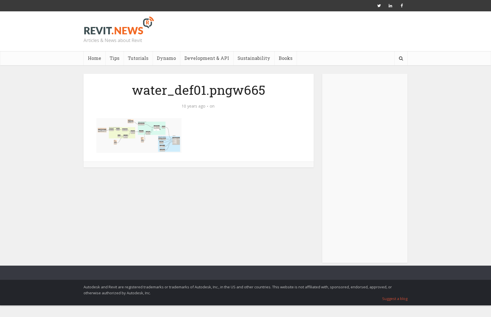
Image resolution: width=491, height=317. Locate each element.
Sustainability (254, 58)
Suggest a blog (394, 298)
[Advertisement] (364, 171)
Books (285, 58)
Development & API (206, 58)
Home (94, 58)
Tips (114, 58)
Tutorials (138, 58)
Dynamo (166, 58)
